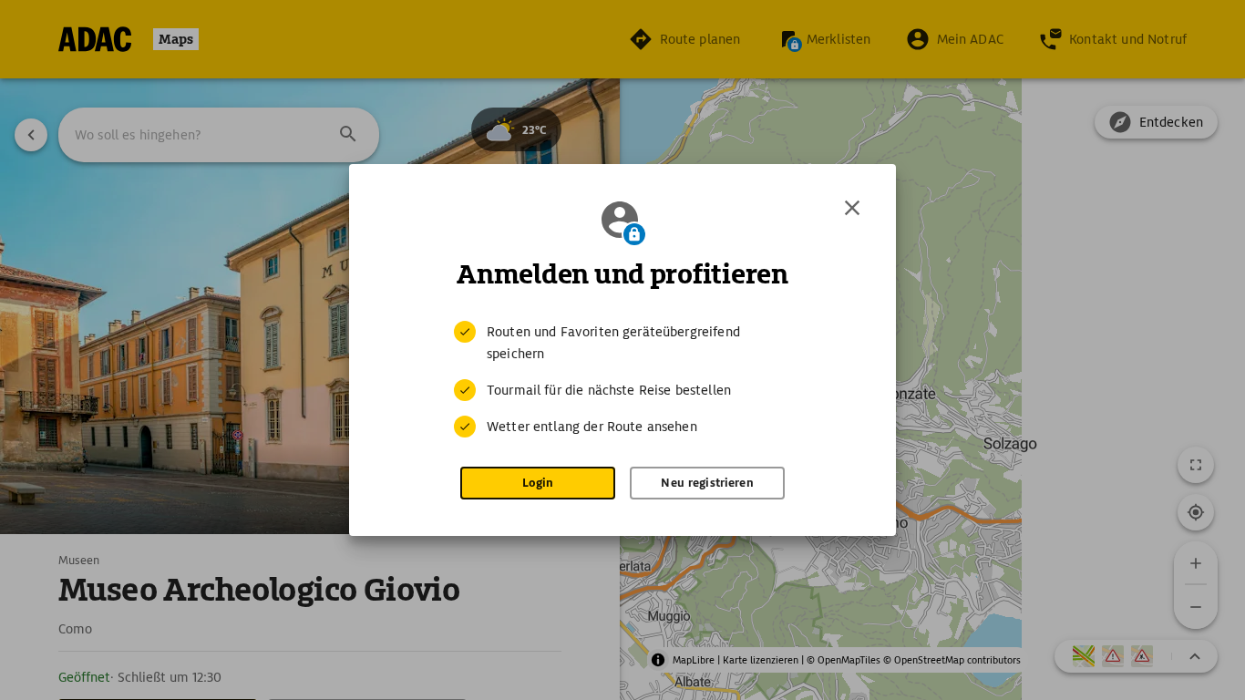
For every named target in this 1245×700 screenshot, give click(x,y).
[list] (622, 379)
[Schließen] (852, 208)
